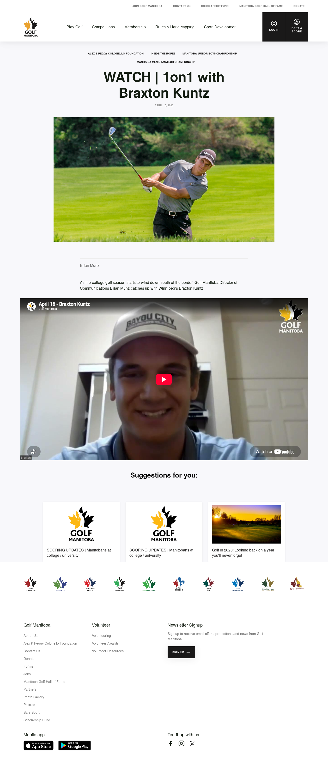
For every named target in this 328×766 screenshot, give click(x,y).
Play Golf (74, 27)
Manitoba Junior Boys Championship (209, 53)
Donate (298, 6)
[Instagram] (181, 744)
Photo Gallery (34, 696)
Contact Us (181, 6)
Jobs (27, 673)
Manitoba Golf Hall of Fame (261, 6)
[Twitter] (192, 744)
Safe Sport (32, 712)
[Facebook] (171, 744)
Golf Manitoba (37, 625)
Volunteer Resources (108, 650)
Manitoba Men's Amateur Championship (166, 62)
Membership (135, 27)
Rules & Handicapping (174, 27)
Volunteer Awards (105, 643)
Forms (28, 666)
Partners (30, 689)
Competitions (103, 27)
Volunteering (101, 635)
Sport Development (220, 27)
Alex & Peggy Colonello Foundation (116, 53)
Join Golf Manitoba (147, 6)
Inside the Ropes (163, 53)
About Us (30, 635)
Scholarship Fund (215, 6)
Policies (29, 704)
